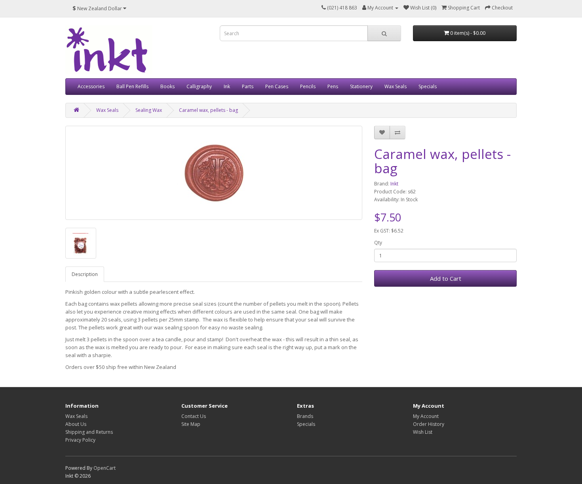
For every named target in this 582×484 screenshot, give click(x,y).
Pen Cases (276, 86)
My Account (426, 416)
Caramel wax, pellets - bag (208, 110)
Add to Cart (445, 278)
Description (85, 274)
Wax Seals (395, 86)
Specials (427, 86)
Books (167, 86)
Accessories (91, 86)
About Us (75, 424)
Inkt (394, 183)
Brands (305, 416)
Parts (247, 86)
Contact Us (193, 416)
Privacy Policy (80, 440)
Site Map (190, 424)
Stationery (361, 86)
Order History (428, 424)
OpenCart (104, 468)
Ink (227, 86)
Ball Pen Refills (132, 86)
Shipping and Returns (89, 432)
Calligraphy (199, 86)
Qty (378, 242)
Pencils (308, 86)
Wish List (422, 432)
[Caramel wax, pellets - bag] (213, 173)
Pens (332, 86)
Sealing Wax (148, 110)
